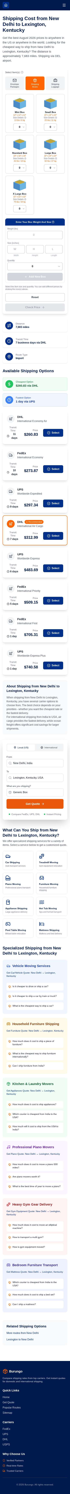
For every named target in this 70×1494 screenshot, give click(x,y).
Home (6, 1397)
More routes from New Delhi (23, 1333)
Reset (35, 297)
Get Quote (33, 803)
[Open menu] (64, 5)
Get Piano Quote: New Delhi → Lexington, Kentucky (33, 1154)
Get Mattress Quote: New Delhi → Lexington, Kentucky (35, 1272)
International (50, 747)
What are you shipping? (19, 786)
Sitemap (7, 1412)
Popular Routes (12, 1407)
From (9, 757)
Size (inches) (13, 243)
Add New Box (37, 276)
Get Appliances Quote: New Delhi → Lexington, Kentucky (31, 1092)
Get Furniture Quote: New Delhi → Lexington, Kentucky (35, 1030)
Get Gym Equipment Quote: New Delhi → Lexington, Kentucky (34, 1213)
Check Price (32, 307)
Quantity (11, 260)
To (8, 771)
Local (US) (23, 747)
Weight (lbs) (12, 229)
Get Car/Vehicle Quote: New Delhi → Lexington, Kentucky (31, 974)
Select (55, 432)
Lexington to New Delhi (20, 1339)
